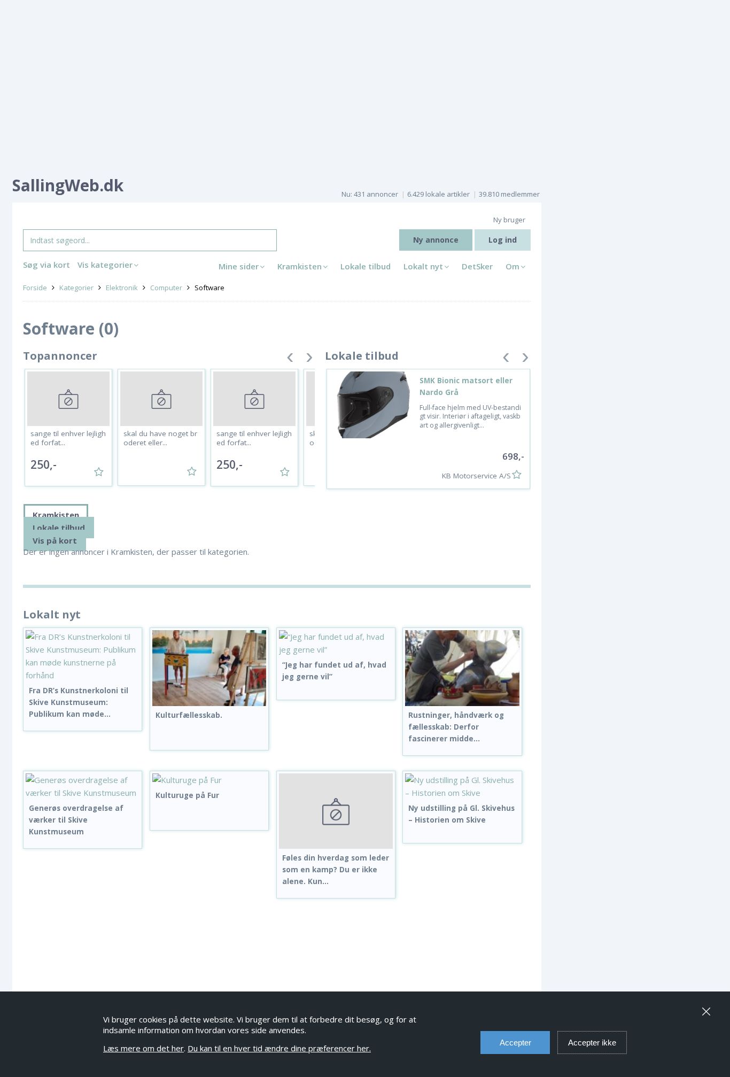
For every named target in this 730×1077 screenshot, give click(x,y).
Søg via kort (46, 264)
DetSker (477, 266)
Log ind (502, 240)
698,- (513, 456)
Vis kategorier (105, 264)
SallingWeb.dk (67, 185)
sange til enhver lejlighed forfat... (68, 438)
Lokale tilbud (365, 266)
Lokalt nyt (423, 266)
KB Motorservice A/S (476, 476)
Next (309, 359)
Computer (166, 287)
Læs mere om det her (143, 1048)
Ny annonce (436, 240)
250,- (43, 464)
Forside (35, 287)
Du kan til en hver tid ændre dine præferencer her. (279, 1048)
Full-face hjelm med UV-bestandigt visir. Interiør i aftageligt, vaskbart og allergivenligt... (470, 416)
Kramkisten (299, 266)
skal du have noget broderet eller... (160, 438)
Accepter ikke (592, 1042)
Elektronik (122, 287)
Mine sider (239, 266)
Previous (290, 359)
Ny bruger (509, 219)
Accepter (515, 1042)
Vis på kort (55, 540)
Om (512, 266)
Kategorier (76, 287)
